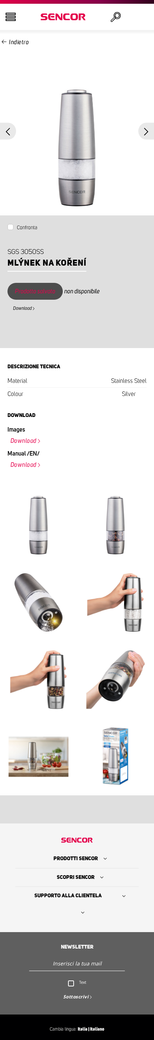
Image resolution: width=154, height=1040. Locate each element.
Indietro (19, 42)
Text (82, 982)
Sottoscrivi (76, 997)
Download (22, 308)
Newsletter (77, 947)
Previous (8, 131)
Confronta (27, 227)
